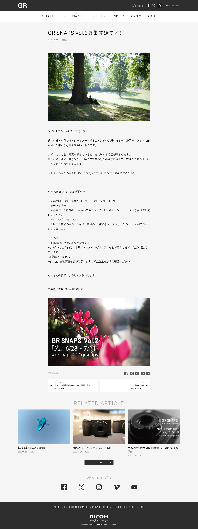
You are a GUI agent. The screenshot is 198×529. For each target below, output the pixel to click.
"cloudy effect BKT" (94, 173)
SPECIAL (120, 16)
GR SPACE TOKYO (143, 16)
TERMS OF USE (120, 507)
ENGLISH (175, 6)
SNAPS (76, 16)
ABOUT (57, 507)
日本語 (167, 5)
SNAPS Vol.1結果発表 (70, 289)
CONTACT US (137, 507)
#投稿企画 (53, 373)
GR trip (90, 16)
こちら (100, 261)
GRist (62, 16)
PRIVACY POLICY (100, 507)
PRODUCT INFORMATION (76, 507)
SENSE (104, 16)
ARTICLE (48, 16)
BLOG (64, 39)
